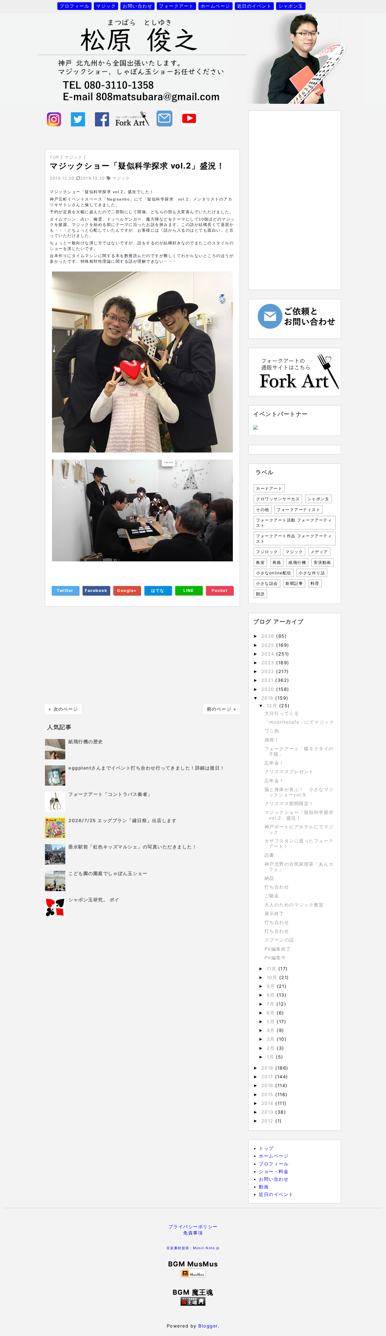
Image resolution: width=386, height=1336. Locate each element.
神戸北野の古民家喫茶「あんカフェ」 (299, 866)
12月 (273, 705)
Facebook (96, 590)
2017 (268, 1076)
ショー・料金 (274, 1171)
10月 (273, 977)
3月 (272, 1039)
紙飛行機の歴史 (85, 741)
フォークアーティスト (298, 509)
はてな (157, 590)
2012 (268, 1121)
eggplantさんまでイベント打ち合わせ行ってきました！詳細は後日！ (146, 768)
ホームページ (215, 6)
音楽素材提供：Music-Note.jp (193, 1248)
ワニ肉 (271, 731)
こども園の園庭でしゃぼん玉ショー (108, 873)
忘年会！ (274, 763)
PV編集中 (275, 957)
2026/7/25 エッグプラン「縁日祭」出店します (122, 820)
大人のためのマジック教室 (294, 905)
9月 (272, 986)
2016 (268, 1085)
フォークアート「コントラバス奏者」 (110, 794)
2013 (268, 1112)
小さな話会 (267, 583)
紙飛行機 (297, 562)
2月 (272, 1048)
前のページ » (222, 709)
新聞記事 (294, 583)
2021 (268, 680)
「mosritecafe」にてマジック (299, 722)
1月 (271, 1057)
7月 (272, 1004)
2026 (268, 636)
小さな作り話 (312, 572)
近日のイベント (254, 6)
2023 (268, 662)
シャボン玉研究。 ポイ (94, 899)
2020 (268, 689)
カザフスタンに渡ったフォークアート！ (299, 843)
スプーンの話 (279, 940)
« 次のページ (63, 709)
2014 (268, 1103)
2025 (268, 645)
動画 (264, 1187)
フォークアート (176, 6)
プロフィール (74, 6)
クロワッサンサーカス (278, 498)
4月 (272, 1030)
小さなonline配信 (273, 572)
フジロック (267, 551)
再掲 (276, 562)
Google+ (127, 590)
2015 (268, 1094)
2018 (268, 1068)
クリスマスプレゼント (289, 771)
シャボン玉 (290, 6)
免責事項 (193, 1233)
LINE (188, 590)
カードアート (269, 488)
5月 (272, 1021)
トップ (266, 1148)
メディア (319, 551)
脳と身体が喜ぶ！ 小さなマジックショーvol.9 (299, 792)
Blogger (208, 1326)
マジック (106, 6)
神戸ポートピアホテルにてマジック (299, 829)
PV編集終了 (277, 949)
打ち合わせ (276, 887)
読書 (269, 855)
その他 (262, 509)
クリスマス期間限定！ (289, 803)
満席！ (271, 740)
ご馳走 (271, 895)
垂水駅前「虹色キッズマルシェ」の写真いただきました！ (132, 847)
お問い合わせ (137, 6)
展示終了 (274, 913)
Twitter (65, 590)
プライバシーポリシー (193, 1226)
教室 (260, 562)
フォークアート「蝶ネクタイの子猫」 (299, 751)
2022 (268, 671)
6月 (272, 1013)
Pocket (219, 590)
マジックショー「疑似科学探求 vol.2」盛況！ (299, 814)
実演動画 (322, 562)
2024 (268, 654)
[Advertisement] (142, 655)
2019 (268, 698)
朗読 (260, 593)
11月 (272, 968)
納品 (269, 878)
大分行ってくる (281, 713)
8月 (272, 995)
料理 (315, 583)
